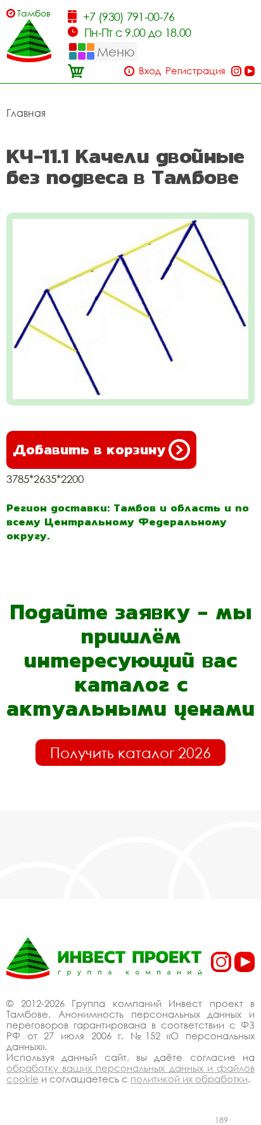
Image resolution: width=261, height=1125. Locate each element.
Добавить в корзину (89, 449)
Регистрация (195, 70)
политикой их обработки (189, 1078)
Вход (150, 70)
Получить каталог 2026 (130, 752)
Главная (26, 113)
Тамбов (34, 13)
